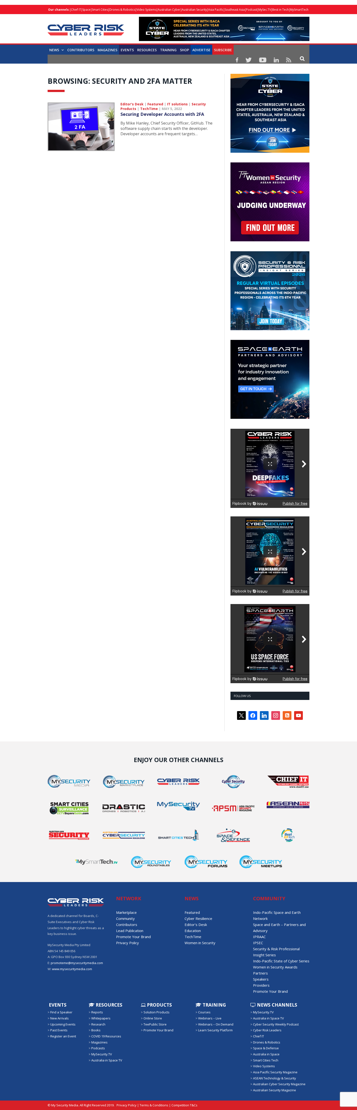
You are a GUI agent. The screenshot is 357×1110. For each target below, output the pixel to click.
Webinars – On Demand (215, 1024)
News (54, 50)
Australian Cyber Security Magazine (279, 1084)
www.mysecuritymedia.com (72, 969)
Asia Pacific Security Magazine (275, 1072)
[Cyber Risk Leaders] (86, 27)
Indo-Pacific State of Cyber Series (281, 961)
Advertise (201, 50)
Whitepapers (100, 1018)
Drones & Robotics (122, 10)
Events (127, 50)
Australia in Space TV (106, 1060)
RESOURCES (147, 50)
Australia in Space (266, 1054)
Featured (155, 104)
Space (86, 10)
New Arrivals (59, 1018)
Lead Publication (129, 930)
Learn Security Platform (215, 1030)
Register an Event (63, 1036)
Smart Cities (100, 10)
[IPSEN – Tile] (269, 417)
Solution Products (157, 1012)
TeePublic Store (155, 1024)
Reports (97, 1012)
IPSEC (258, 942)
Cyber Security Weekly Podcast (276, 1024)
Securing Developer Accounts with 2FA (162, 114)
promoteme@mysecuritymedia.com (77, 963)
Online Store (153, 1018)
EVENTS (57, 1005)
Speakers (261, 979)
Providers (261, 985)
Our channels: (59, 10)
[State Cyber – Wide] (224, 39)
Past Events (59, 1030)
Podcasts (98, 1048)
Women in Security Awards (275, 967)
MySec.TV (264, 10)
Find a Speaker (61, 1012)
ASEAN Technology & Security (274, 1078)
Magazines (107, 50)
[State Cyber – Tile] (269, 151)
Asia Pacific (215, 10)
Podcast (251, 10)
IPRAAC (259, 936)
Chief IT (76, 10)
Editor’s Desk (196, 924)
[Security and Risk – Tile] (269, 329)
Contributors (80, 50)
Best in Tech (280, 10)
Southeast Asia (235, 10)
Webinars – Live (209, 1018)
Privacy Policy (127, 942)
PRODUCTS (159, 1005)
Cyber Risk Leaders (267, 1030)
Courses (204, 1012)
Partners (260, 973)
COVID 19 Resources (106, 1036)
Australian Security (194, 10)
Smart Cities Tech (265, 1060)
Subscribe (223, 50)
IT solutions (177, 104)
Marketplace (126, 912)
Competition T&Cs (184, 1105)
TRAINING (168, 50)
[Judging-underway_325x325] (269, 240)
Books (96, 1030)
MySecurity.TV (101, 1054)
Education (193, 930)
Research (98, 1024)
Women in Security (200, 942)
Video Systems (146, 10)
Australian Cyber (169, 10)
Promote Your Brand (133, 936)
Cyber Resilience (198, 918)
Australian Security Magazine (274, 1090)
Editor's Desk (132, 104)
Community (125, 918)
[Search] (302, 58)
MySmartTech (299, 10)
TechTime (149, 108)
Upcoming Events (63, 1024)
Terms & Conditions (154, 1105)
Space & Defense (266, 1048)
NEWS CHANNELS (276, 1005)
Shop (184, 50)
